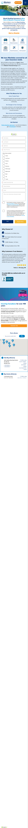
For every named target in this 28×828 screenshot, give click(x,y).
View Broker (7, 366)
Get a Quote (18, 2)
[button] (4, 343)
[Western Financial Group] (6, 2)
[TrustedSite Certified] (14, 134)
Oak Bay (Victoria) (9, 358)
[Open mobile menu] (25, 3)
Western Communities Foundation (15, 317)
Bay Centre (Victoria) (10, 374)
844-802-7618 (7, 363)
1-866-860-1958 (14, 325)
